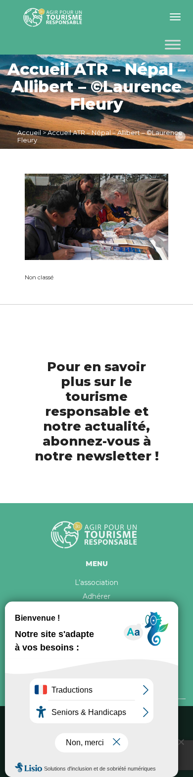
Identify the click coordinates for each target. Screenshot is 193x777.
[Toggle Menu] (173, 44)
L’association (96, 582)
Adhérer (96, 596)
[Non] (181, 742)
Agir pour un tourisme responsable (54, 17)
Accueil (29, 132)
